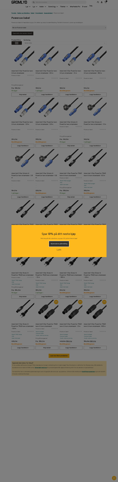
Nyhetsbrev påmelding (59, 244)
